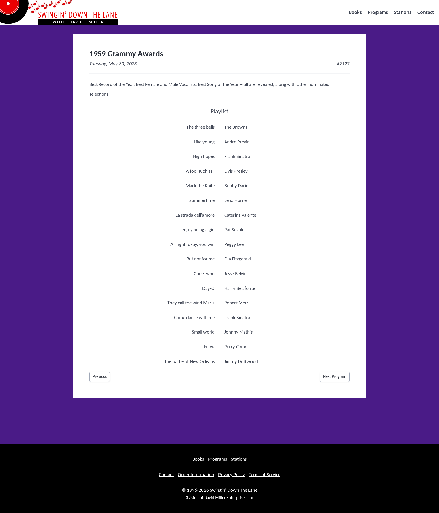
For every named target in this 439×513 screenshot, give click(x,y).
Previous (100, 377)
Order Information (196, 475)
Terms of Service (264, 475)
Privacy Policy (231, 475)
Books (355, 12)
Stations (402, 12)
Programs (378, 12)
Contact (425, 12)
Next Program (334, 377)
